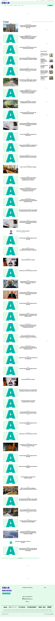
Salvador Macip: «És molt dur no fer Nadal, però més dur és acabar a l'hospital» (28, 282)
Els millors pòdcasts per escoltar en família (44, 54)
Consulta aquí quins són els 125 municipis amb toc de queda (28, 401)
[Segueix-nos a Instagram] (6, 590)
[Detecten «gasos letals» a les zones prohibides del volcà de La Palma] (10, 104)
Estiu (8, 5)
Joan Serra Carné (22, 232)
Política (28, 122)
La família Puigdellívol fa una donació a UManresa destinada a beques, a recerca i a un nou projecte (28, 37)
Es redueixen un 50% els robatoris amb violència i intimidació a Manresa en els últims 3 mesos (28, 315)
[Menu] (2, 5)
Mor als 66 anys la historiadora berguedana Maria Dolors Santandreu (28, 336)
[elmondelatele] (41, 607)
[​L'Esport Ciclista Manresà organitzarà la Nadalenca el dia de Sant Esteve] (10, 147)
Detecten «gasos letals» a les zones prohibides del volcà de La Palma (28, 102)
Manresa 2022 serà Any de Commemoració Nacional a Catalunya (28, 249)
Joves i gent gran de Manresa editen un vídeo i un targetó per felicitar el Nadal (28, 59)
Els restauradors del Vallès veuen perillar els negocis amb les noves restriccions (28, 210)
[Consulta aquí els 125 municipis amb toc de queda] (10, 240)
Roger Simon (28, 338)
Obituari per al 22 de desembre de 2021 (28, 270)
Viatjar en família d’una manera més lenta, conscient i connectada (44, 77)
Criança (19, 5)
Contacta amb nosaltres (6, 593)
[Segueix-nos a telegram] (7, 590)
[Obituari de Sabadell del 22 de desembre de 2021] (10, 468)
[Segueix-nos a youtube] (9, 590)
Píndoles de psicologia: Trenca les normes (23, 542)
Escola (22, 5)
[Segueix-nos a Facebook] (3, 590)
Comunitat (44, 21)
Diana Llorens (42, 68)
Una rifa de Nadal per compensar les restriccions (28, 135)
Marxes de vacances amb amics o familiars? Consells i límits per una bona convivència (45, 72)
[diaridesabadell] (13, 607)
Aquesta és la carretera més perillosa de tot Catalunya (28, 358)
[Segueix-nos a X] (4, 590)
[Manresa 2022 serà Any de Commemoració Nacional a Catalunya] (10, 251)
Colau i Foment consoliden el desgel (28, 166)
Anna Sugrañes (43, 79)
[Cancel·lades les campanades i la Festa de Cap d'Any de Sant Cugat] (10, 447)
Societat (28, 100)
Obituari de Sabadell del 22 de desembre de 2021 (28, 467)
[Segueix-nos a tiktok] (10, 590)
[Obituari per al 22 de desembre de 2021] (10, 273)
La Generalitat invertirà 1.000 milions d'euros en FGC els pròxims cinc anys (28, 413)
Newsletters (43, 0)
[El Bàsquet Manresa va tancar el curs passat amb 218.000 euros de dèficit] (10, 71)
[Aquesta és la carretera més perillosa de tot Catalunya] (10, 360)
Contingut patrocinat (49, 21)
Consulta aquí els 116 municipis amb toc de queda (28, 369)
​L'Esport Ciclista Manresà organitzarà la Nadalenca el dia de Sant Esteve (28, 146)
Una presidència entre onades (28, 259)
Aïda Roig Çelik (43, 63)
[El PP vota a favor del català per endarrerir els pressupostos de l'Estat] (10, 490)
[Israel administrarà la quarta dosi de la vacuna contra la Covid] (10, 49)
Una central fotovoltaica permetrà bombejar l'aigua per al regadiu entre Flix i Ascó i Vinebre (28, 532)
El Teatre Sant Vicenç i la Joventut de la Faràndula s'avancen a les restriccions (28, 390)
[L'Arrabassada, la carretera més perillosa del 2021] (10, 479)
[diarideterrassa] (22, 607)
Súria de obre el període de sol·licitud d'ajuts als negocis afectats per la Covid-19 (28, 26)
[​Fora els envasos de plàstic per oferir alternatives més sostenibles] (10, 523)
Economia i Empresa (28, 24)
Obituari (28, 432)
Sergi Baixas (28, 414)
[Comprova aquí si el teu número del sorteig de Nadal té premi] (10, 115)
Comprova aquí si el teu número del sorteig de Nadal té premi (28, 113)
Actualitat (34, 21)
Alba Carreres (42, 74)
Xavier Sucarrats (28, 71)
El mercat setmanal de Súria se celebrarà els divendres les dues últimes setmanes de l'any (28, 200)
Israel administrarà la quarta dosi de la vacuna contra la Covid (28, 48)
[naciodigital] (5, 607)
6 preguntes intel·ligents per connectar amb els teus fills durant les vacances (44, 61)
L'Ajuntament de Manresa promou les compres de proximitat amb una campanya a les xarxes (28, 189)
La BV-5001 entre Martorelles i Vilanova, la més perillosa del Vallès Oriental (28, 80)
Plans (5, 5)
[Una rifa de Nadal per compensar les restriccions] (10, 136)
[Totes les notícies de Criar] (6, 3)
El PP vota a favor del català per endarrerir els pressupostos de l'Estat (28, 489)
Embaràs (15, 5)
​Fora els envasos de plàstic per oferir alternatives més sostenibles (28, 521)
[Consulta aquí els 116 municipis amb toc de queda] (10, 371)
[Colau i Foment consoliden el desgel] (10, 169)
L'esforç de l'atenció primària (22, 231)
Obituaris (28, 269)
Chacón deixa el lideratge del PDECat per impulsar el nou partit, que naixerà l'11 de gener (28, 124)
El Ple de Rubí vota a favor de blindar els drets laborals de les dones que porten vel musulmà (28, 549)
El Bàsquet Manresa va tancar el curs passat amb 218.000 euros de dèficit (28, 70)
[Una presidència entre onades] (10, 262)
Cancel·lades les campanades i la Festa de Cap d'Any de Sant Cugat (28, 445)
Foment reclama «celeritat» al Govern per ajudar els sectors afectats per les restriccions (28, 293)
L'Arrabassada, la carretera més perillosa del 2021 (28, 477)
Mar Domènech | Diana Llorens (44, 56)
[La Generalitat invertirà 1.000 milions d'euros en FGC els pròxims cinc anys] (10, 414)
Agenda (37, 21)
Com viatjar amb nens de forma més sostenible (44, 66)
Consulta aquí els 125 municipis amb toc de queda (28, 239)
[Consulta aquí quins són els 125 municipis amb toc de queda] (10, 403)
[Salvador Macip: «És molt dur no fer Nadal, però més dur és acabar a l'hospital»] (10, 284)
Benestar (40, 21)
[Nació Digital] (10, 3)
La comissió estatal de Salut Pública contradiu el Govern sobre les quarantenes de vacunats (28, 178)
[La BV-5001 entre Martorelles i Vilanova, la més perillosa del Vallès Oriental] (10, 82)
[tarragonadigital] (31, 607)
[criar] (49, 607)
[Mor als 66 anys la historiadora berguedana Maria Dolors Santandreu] (10, 338)
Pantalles (11, 5)
